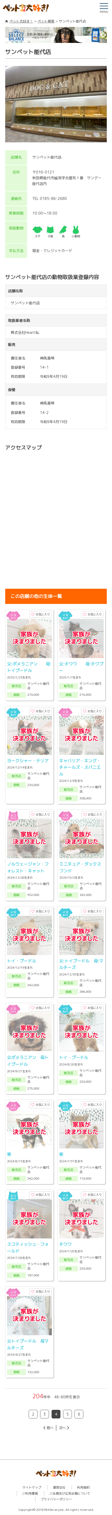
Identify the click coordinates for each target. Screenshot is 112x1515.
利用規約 (83, 1487)
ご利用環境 (30, 1493)
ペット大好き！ (21, 21)
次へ (62, 1427)
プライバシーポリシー (56, 1499)
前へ (50, 1427)
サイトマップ (31, 1487)
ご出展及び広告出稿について (69, 1493)
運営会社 (59, 1487)
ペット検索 (46, 21)
